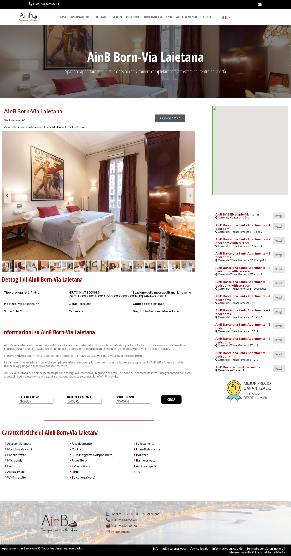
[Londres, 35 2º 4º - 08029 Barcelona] (145, 514)
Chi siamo (101, 17)
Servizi (117, 17)
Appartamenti (80, 17)
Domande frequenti (158, 17)
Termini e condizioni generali (265, 548)
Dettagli (278, 216)
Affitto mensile (187, 17)
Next (189, 195)
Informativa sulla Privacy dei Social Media (256, 552)
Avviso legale (199, 548)
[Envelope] (259, 4)
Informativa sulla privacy (169, 548)
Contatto (210, 17)
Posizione (133, 17)
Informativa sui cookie (227, 548)
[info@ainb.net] (145, 532)
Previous (7, 195)
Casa (63, 17)
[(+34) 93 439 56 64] (86, 4)
